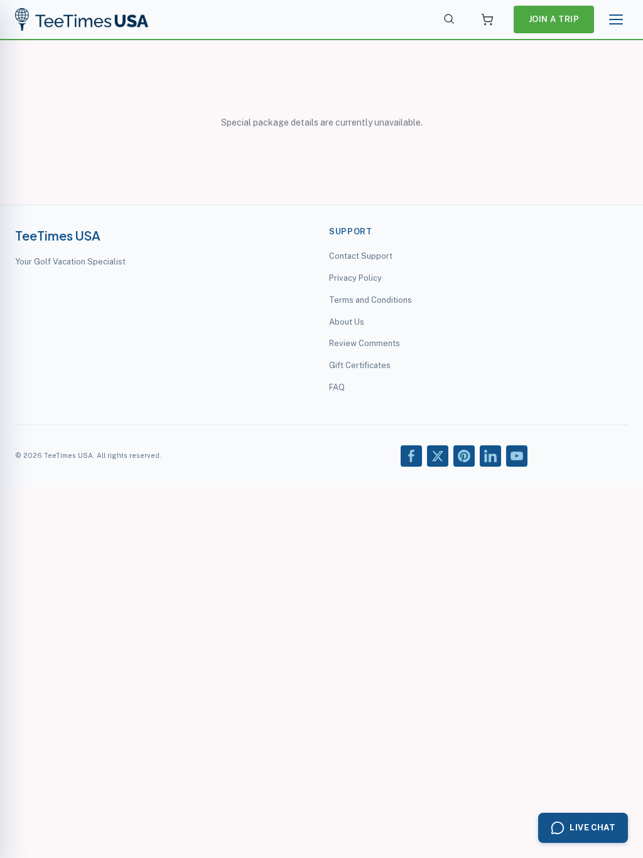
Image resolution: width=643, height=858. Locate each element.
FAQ (337, 387)
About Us (346, 322)
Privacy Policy (355, 278)
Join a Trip (554, 19)
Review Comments (364, 343)
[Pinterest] (464, 456)
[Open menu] (616, 19)
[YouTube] (516, 456)
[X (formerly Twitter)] (437, 456)
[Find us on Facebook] (411, 456)
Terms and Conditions (370, 300)
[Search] (449, 19)
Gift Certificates (360, 365)
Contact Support (360, 256)
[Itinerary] (487, 19)
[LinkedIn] (490, 456)
